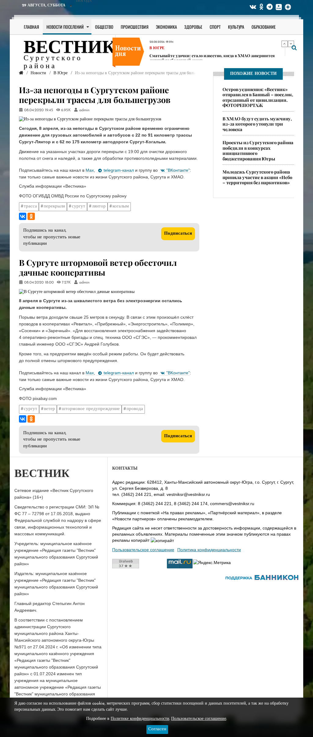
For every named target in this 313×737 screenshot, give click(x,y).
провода (135, 409)
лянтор (99, 206)
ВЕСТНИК (70, 48)
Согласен (157, 729)
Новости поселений (65, 27)
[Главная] (21, 73)
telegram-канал (119, 170)
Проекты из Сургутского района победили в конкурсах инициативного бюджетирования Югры (258, 150)
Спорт (215, 27)
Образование (264, 27)
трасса (30, 206)
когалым (120, 206)
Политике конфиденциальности (140, 719)
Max (90, 170)
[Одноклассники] (31, 216)
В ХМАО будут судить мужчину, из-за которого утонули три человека (257, 124)
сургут (78, 206)
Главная (31, 27)
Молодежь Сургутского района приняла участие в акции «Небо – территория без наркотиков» (257, 177)
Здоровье (193, 27)
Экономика (166, 27)
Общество (104, 27)
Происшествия (135, 27)
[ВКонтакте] (22, 216)
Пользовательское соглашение (143, 549)
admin (84, 110)
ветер (49, 409)
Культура (236, 27)
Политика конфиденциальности (209, 549)
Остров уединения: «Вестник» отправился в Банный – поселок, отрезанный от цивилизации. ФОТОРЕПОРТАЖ (258, 97)
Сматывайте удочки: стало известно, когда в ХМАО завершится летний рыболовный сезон (212, 47)
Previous (285, 44)
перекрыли (54, 206)
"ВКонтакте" (178, 170)
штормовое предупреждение (91, 409)
